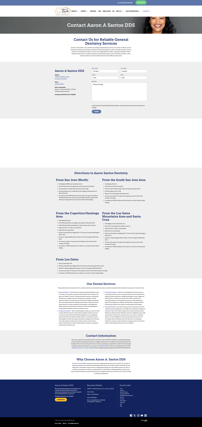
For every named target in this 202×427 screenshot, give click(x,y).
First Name (95, 68)
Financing (122, 402)
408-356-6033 (59, 84)
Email (122, 75)
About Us (122, 390)
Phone (94, 75)
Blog (121, 406)
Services (122, 397)
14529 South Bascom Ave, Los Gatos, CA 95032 (103, 388)
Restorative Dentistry (111, 292)
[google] (145, 415)
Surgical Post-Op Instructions (126, 395)
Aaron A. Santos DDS (79, 363)
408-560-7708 (103, 346)
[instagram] (138, 415)
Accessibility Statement (73, 423)
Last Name (123, 68)
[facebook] (131, 415)
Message (94, 81)
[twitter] (134, 415)
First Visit (122, 399)
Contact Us (61, 399)
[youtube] (142, 415)
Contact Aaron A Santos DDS (101, 25)
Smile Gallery (123, 400)
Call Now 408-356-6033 (126, 2)
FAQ (121, 404)
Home (121, 388)
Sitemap (65, 423)
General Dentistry (64, 292)
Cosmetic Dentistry (110, 307)
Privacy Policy (58, 423)
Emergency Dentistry (65, 311)
